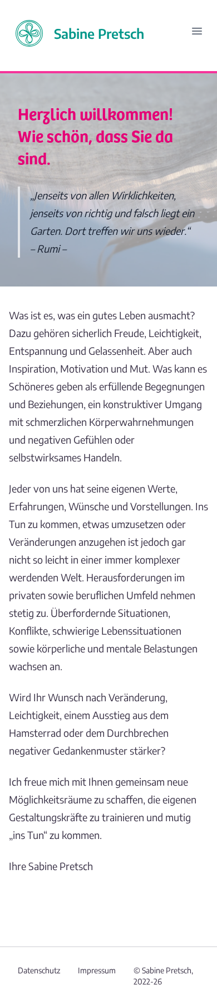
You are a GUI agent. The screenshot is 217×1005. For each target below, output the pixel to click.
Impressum (97, 970)
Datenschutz (39, 970)
